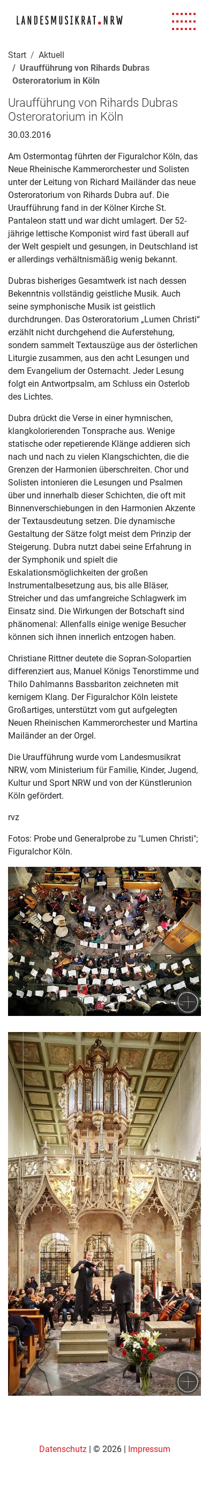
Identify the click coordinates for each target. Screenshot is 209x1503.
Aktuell (51, 55)
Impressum (149, 1449)
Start (17, 55)
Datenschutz (64, 1449)
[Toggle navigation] (184, 21)
